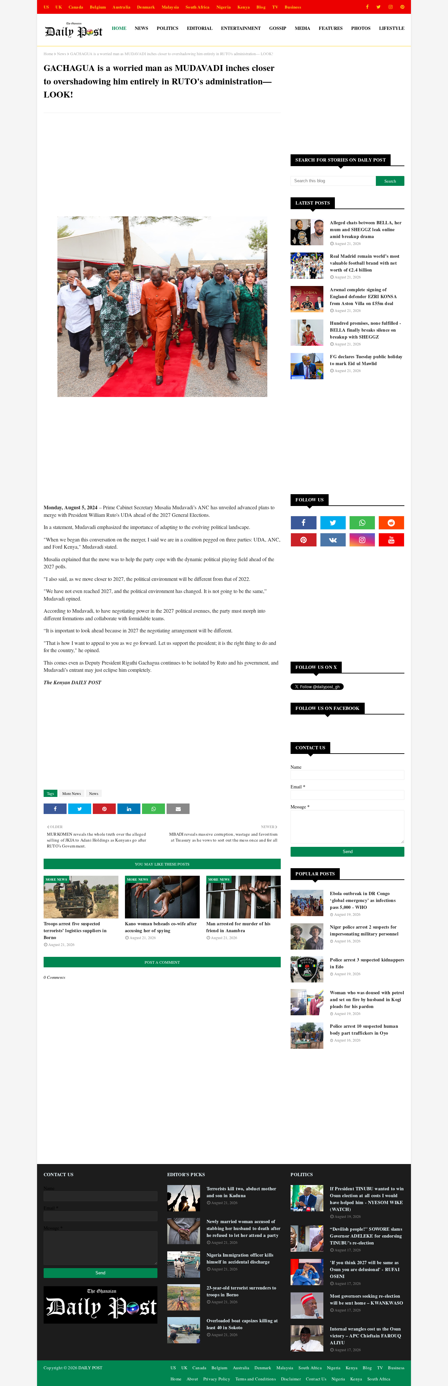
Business (293, 7)
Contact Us (316, 1379)
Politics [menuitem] (167, 28)
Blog (261, 7)
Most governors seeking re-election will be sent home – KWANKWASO (366, 1299)
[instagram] (390, 7)
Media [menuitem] (302, 28)
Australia (121, 7)
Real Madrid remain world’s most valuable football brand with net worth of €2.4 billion (364, 263)
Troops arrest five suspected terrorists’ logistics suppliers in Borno (75, 930)
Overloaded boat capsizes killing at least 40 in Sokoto (242, 1324)
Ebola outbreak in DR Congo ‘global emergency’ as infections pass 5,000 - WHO (362, 900)
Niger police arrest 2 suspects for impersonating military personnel (364, 930)
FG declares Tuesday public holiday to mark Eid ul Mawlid (366, 360)
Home (48, 53)
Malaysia (170, 7)
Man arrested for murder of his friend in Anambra (238, 927)
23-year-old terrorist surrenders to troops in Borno (241, 1291)
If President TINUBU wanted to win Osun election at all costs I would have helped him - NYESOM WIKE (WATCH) (367, 1199)
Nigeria (223, 7)
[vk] (333, 540)
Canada (76, 7)
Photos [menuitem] (361, 28)
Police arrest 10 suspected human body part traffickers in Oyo (364, 1029)
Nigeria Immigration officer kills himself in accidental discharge (240, 1258)
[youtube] (391, 540)
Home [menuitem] (119, 28)
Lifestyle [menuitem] (391, 28)
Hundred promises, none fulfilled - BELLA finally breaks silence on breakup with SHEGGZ (365, 329)
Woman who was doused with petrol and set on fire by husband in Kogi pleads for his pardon (367, 999)
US (46, 7)
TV (275, 7)
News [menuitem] (141, 28)
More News (71, 793)
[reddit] (391, 523)
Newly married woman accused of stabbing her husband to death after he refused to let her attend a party (244, 1228)
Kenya (243, 7)
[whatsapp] (362, 523)
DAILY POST (90, 1368)
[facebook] (367, 7)
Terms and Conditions (255, 1379)
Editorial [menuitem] (200, 28)
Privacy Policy (216, 1379)
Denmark (146, 7)
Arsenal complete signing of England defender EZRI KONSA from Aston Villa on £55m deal (363, 296)
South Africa (198, 7)
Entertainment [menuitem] (241, 28)
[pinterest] (401, 7)
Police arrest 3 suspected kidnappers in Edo (367, 963)
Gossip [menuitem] (277, 28)
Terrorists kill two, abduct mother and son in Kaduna (241, 1192)
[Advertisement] (162, 165)
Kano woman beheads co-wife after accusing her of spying (161, 927)
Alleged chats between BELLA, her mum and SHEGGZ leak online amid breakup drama (365, 229)
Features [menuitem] (331, 28)
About (192, 1379)
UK (58, 7)
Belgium (98, 7)
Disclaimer (291, 1379)
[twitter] (378, 7)
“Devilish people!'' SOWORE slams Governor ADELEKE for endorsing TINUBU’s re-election (366, 1235)
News (61, 53)
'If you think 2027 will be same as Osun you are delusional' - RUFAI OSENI (364, 1269)
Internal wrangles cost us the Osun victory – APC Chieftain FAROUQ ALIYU (365, 1335)
